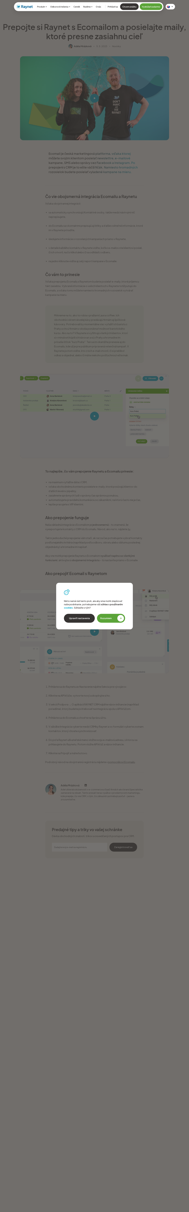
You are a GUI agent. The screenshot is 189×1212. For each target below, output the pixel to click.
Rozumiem (106, 618)
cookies (68, 607)
